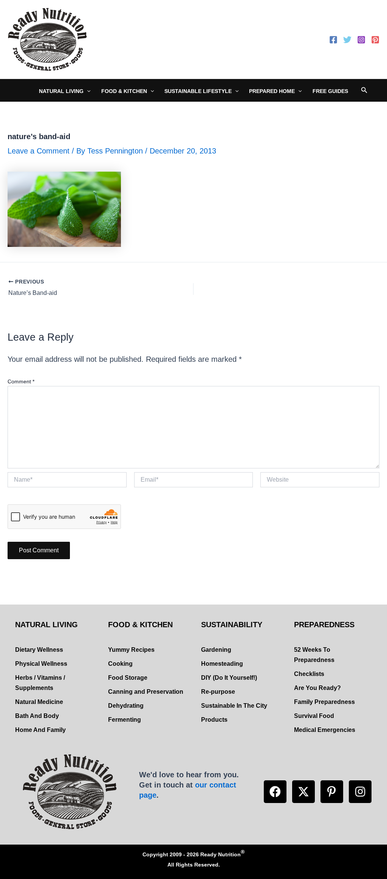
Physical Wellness (41, 663)
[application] (87, 91)
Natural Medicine (39, 702)
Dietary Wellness (39, 649)
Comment (21, 381)
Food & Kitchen (124, 91)
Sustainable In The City (234, 705)
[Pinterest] (375, 40)
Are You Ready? (317, 688)
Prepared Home (272, 91)
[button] (275, 791)
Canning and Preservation (145, 691)
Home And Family (40, 730)
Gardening (216, 649)
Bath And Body (37, 716)
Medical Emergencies (324, 730)
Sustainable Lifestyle (198, 91)
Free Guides (330, 91)
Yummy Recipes (131, 649)
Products (214, 719)
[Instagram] (361, 40)
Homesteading (222, 663)
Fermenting (124, 719)
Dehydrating (126, 705)
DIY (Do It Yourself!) (229, 677)
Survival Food (314, 716)
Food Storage (127, 677)
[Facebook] (333, 40)
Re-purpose (218, 691)
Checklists (309, 674)
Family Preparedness (324, 702)
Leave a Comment (39, 151)
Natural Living (61, 91)
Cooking (120, 663)
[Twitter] (347, 40)
